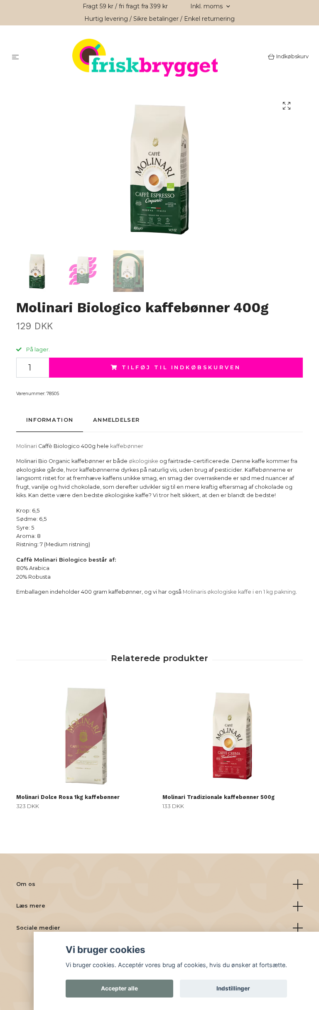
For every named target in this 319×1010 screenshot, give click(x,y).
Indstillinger (233, 988)
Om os (25, 885)
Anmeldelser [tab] (116, 421)
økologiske (143, 462)
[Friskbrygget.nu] (145, 58)
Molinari (26, 447)
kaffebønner (126, 447)
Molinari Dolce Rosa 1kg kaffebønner (68, 798)
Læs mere (30, 907)
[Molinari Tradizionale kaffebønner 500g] (232, 736)
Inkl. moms (207, 6)
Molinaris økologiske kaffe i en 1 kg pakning (239, 593)
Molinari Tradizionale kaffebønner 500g (218, 798)
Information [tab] (49, 421)
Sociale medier (38, 928)
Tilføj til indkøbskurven (181, 368)
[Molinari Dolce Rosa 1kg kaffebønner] (86, 736)
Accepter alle (119, 988)
